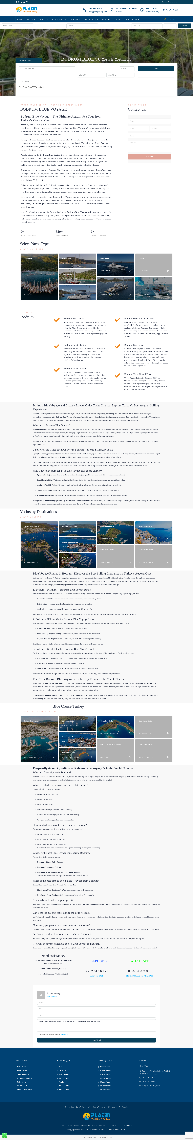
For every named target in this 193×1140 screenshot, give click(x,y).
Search (184, 26)
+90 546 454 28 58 (95, 8)
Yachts (42, 19)
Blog (118, 19)
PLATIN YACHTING (81, 1130)
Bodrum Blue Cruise (74, 318)
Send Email (96, 1040)
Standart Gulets (64, 1078)
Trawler (74, 19)
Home (19, 19)
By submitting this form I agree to (54, 1034)
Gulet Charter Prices (24, 1089)
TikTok (93, 1107)
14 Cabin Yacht (105, 1089)
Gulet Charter (22, 1067)
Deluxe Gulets (64, 1074)
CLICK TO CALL (96, 976)
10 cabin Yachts (105, 1082)
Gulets (29, 19)
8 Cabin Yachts (105, 1078)
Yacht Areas (131, 19)
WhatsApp (83, 1107)
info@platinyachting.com (98, 12)
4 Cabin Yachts (105, 1067)
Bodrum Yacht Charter (75, 368)
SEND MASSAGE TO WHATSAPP (139, 976)
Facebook (71, 1107)
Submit (149, 157)
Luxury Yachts (64, 1089)
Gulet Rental (21, 1082)
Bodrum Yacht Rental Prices (138, 374)
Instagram (114, 1107)
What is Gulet (22, 1086)
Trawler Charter (23, 1074)
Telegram (103, 1107)
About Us (106, 19)
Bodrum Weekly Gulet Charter (139, 318)
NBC (90, 1130)
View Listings (52, 996)
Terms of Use (64, 1034)
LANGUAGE (170, 19)
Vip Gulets (62, 1071)
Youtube (125, 1107)
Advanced (171, 26)
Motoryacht (57, 19)
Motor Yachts (64, 1086)
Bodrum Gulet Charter (75, 345)
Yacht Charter (22, 1071)
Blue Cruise (90, 19)
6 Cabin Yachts (105, 1074)
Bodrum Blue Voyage (135, 345)
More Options (157, 75)
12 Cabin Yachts (105, 1086)
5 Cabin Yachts (105, 1071)
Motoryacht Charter (24, 1078)
